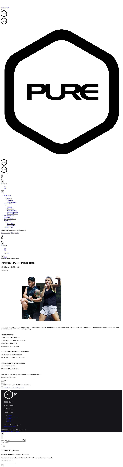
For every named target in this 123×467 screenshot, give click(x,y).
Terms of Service (5, 233)
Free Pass (6, 253)
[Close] (2, 436)
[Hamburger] (1, 9)
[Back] (2, 256)
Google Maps (18, 387)
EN (5, 186)
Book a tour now (10, 426)
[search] (24, 440)
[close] (2, 175)
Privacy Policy (15, 233)
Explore (6, 387)
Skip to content (5, 7)
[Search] (2, 181)
